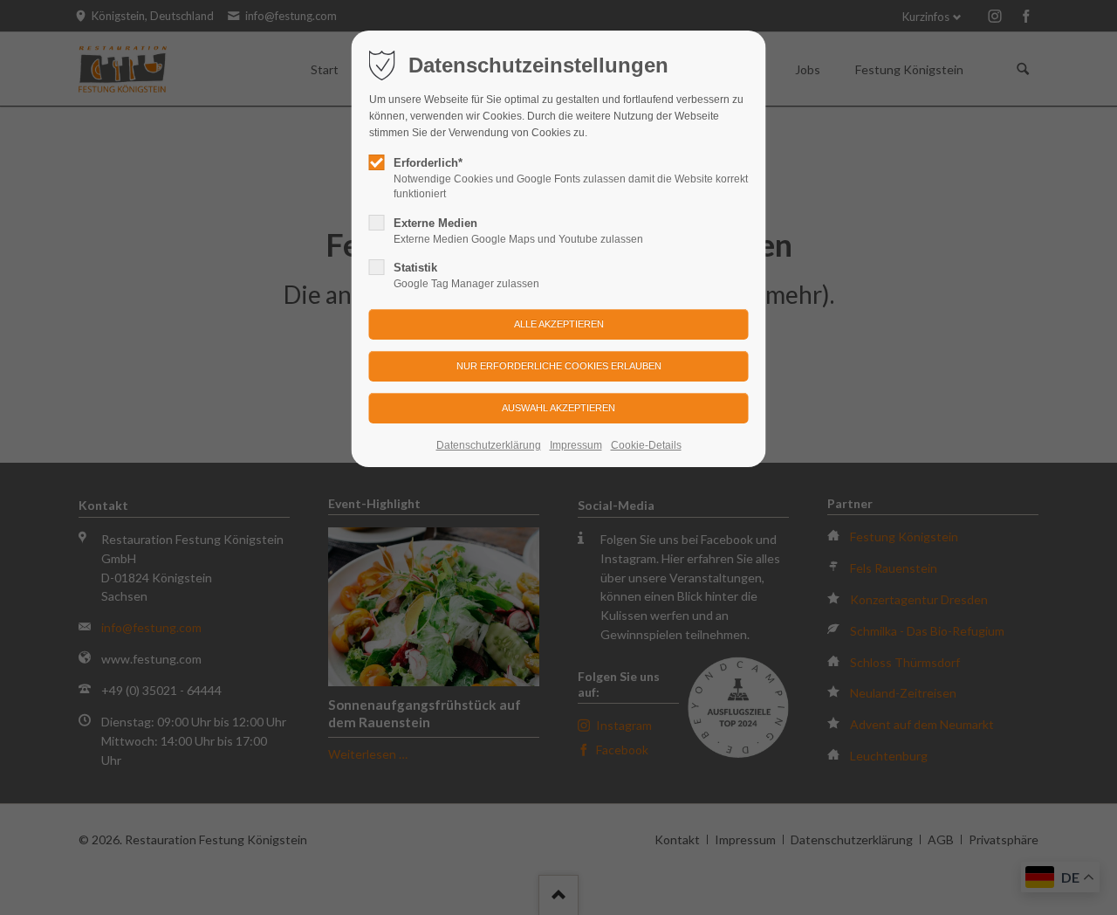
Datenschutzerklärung (488, 445)
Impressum (576, 445)
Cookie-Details (646, 445)
